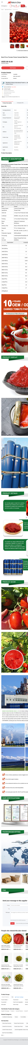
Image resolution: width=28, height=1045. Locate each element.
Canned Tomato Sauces (7, 1029)
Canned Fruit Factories (7, 1026)
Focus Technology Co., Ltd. (16, 1039)
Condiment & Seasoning (7, 1017)
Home (2, 9)
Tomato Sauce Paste (18, 1026)
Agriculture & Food (8, 9)
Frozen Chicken (4, 999)
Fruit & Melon (23, 1017)
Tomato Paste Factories (19, 1023)
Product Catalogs (19, 997)
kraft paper (3, 1004)
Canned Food (15, 9)
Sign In (3, 96)
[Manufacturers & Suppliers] (14, 2)
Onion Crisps (15, 1004)
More (2, 1035)
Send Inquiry (13, 68)
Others (26, 1004)
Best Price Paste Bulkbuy (7, 1032)
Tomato (16, 1017)
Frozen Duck (15, 999)
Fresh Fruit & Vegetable (18, 1002)
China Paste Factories (6, 1023)
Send (12, 923)
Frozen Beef (3, 1002)
